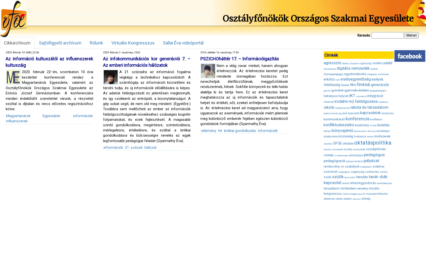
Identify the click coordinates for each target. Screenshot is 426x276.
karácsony (388, 113)
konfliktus (376, 119)
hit (220, 130)
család (387, 63)
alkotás (345, 63)
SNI (342, 167)
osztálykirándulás (341, 155)
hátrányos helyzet (336, 96)
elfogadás (372, 74)
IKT (352, 95)
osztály (348, 149)
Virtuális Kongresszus (133, 42)
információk (83, 116)
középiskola (331, 136)
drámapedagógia (333, 74)
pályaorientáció (354, 161)
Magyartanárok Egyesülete (33, 116)
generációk (380, 85)
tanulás (362, 177)
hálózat (150, 147)
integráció (375, 96)
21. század (133, 147)
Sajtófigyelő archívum (60, 42)
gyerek (327, 90)
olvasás (327, 149)
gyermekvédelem (356, 90)
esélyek (377, 79)
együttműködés (355, 74)
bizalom (354, 63)
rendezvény (332, 166)
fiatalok (345, 85)
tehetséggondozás (363, 183)
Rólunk (96, 42)
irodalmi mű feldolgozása (356, 101)
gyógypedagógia (378, 90)
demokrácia (330, 69)
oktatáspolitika (372, 143)
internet (329, 102)
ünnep (366, 198)
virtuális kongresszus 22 (353, 194)
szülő (327, 177)
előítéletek (383, 74)
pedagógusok (334, 161)
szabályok (352, 166)
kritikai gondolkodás (240, 130)
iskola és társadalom (370, 107)
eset (338, 80)
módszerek (382, 136)
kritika (373, 125)
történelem (348, 188)
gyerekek (337, 90)
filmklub (363, 84)
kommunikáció (334, 119)
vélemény (208, 130)
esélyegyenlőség (356, 79)
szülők (338, 176)
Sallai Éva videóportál (183, 42)
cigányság (365, 63)
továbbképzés (384, 183)
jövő (344, 113)
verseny (362, 188)
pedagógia (356, 155)
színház (384, 172)
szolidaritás (372, 171)
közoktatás (383, 131)
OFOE (337, 143)
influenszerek (17, 121)
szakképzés (366, 167)
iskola (329, 107)
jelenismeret (331, 113)
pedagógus (374, 154)
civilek (376, 63)
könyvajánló (342, 130)
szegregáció (344, 172)
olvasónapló (337, 149)
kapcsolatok (370, 113)
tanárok (345, 183)
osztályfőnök (359, 149)
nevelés (328, 143)
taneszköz (349, 177)
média (370, 136)
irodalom (383, 102)
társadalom (332, 188)
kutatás (383, 125)
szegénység (357, 171)
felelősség (332, 85)
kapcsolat (353, 113)
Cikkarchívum (17, 42)
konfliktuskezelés (339, 125)
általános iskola (333, 198)
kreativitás (362, 125)
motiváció (360, 136)
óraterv (347, 198)
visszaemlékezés (377, 193)
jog (340, 113)
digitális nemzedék (353, 68)
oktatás (348, 143)
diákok (374, 68)
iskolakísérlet (342, 107)
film (353, 85)
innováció (361, 96)
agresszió (332, 63)
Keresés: (364, 35)
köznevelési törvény (365, 131)
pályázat (371, 160)
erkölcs (329, 79)
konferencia (357, 118)
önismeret (357, 199)
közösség (345, 136)
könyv (327, 131)
